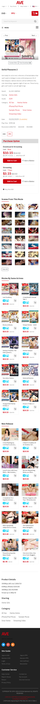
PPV (13, 13)
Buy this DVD (9, 189)
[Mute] (32, 57)
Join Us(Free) (24, 661)
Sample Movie (14, 110)
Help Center (24, 6)
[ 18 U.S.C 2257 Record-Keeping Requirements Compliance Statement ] (20, 698)
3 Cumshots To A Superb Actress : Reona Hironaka (8, 499)
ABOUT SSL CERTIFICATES (7, 638)
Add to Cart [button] (12, 161)
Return (4, 680)
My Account (23, 677)
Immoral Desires (28, 378)
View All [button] (5, 269)
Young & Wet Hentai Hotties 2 (9, 405)
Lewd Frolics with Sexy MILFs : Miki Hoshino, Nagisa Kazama (10, 471)
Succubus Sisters (8, 378)
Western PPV (24, 658)
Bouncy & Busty (7, 325)
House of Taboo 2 (28, 404)
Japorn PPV (24, 655)
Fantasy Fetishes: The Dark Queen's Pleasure (9, 352)
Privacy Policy (6, 682)
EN (36, 6)
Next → (34, 35)
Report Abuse (6, 677)
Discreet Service (24, 680)
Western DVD (6, 658)
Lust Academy (7, 297)
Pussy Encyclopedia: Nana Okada (9, 554)
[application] (20, 49)
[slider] (14, 57)
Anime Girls (13, 95)
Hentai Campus (27, 350)
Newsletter (23, 664)
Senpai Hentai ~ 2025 (30, 325)
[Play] (20, 49)
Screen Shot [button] (13, 63)
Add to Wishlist (29, 161)
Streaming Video (15, 114)
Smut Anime (27, 110)
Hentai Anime (22, 102)
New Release (7, 424)
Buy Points (13, 6)
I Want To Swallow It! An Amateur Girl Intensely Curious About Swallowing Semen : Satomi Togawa (29, 444)
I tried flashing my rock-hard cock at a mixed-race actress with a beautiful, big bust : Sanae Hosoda (9, 444)
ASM (10, 99)
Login (3, 6)
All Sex (11, 102)
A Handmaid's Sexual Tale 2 (29, 298)
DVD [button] (4, 134)
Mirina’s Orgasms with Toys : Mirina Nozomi (30, 499)
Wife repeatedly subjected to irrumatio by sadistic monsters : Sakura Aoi (10, 526)
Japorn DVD (5, 655)
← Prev (5, 35)
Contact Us (23, 674)
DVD (3, 13)
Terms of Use (6, 664)
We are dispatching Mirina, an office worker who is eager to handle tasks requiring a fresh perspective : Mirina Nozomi (29, 471)
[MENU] (37, 27)
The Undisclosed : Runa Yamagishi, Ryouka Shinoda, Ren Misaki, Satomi (29, 526)
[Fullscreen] (35, 57)
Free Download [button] (24, 63)
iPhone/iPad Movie (16, 106)
